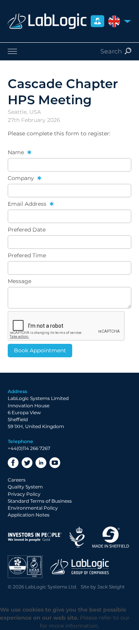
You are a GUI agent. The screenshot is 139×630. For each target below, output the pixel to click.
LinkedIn (41, 462)
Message (19, 281)
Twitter (27, 462)
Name (16, 152)
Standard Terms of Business (40, 501)
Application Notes (28, 515)
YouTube (54, 462)
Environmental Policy (33, 508)
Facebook (13, 462)
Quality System (25, 487)
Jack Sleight (111, 587)
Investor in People (35, 537)
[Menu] (69, 51)
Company (22, 178)
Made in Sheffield (110, 537)
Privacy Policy (24, 494)
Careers (16, 480)
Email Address (28, 203)
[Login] (97, 21)
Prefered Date (27, 229)
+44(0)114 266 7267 (29, 448)
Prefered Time (27, 255)
